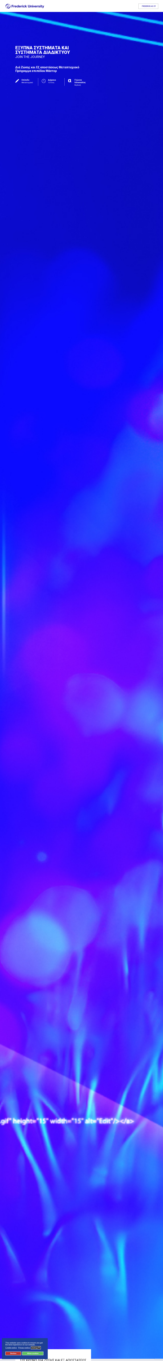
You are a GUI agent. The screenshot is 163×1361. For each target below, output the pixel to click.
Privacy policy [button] (24, 1348)
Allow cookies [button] (33, 1353)
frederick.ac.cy (149, 6)
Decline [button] (13, 1353)
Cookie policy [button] (11, 1348)
